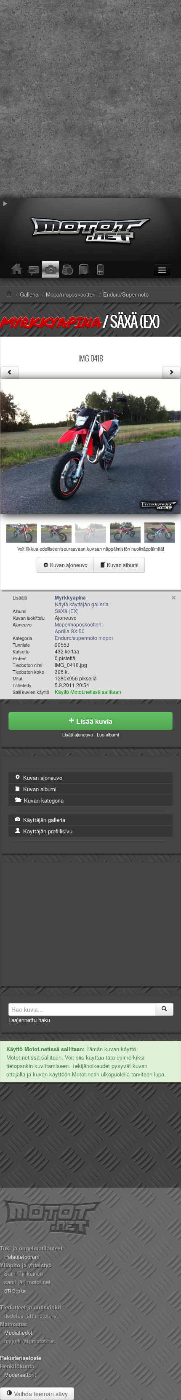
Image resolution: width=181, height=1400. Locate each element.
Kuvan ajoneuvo (68, 564)
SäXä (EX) (135, 321)
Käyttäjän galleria (43, 820)
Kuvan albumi (122, 564)
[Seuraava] (171, 373)
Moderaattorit (20, 1375)
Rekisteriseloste (20, 1358)
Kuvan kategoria (43, 800)
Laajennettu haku (29, 1020)
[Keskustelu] (33, 269)
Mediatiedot (18, 1332)
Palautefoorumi (22, 1257)
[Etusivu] (16, 269)
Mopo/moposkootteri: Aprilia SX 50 (79, 627)
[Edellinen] (9, 373)
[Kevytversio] (101, 269)
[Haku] (164, 1009)
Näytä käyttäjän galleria (82, 604)
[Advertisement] (90, 99)
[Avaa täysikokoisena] (90, 446)
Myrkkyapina (50, 321)
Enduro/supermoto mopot (84, 637)
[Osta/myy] (67, 269)
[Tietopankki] (84, 269)
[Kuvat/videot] (50, 269)
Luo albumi (108, 734)
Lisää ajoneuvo (77, 734)
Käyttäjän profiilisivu (46, 831)
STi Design (15, 1290)
